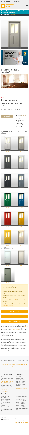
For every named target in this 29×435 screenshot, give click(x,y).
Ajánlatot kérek (14, 311)
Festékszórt (7, 116)
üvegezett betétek (15, 329)
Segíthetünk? (14, 317)
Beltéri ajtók (6, 14)
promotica (16, 422)
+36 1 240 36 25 (4, 389)
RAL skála (15, 299)
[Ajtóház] (1, 15)
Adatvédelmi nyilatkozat (21, 364)
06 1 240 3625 (7, 1)
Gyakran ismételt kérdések (21, 388)
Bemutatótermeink (14, 321)
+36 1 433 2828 (4, 381)
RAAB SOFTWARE (24, 422)
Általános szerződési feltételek (8, 364)
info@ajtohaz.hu (7, 382)
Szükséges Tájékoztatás (14, 366)
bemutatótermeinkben (8, 305)
